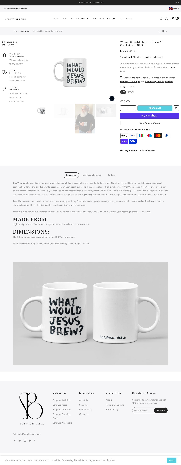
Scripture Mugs (60, 404)
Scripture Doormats (62, 409)
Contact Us (84, 414)
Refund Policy (85, 409)
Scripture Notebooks (62, 422)
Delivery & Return (128, 150)
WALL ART (60, 18)
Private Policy (112, 409)
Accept (172, 460)
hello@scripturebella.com (17, 8)
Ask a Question (147, 150)
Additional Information (92, 175)
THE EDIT (126, 18)
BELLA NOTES (80, 18)
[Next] (111, 71)
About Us (83, 400)
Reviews (111, 175)
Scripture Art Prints (61, 400)
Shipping (137, 57)
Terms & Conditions (115, 404)
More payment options (149, 122)
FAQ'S (109, 400)
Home (15, 31)
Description (71, 175)
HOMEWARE (25, 31)
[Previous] (37, 71)
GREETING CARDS (104, 18)
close (5, 2)
